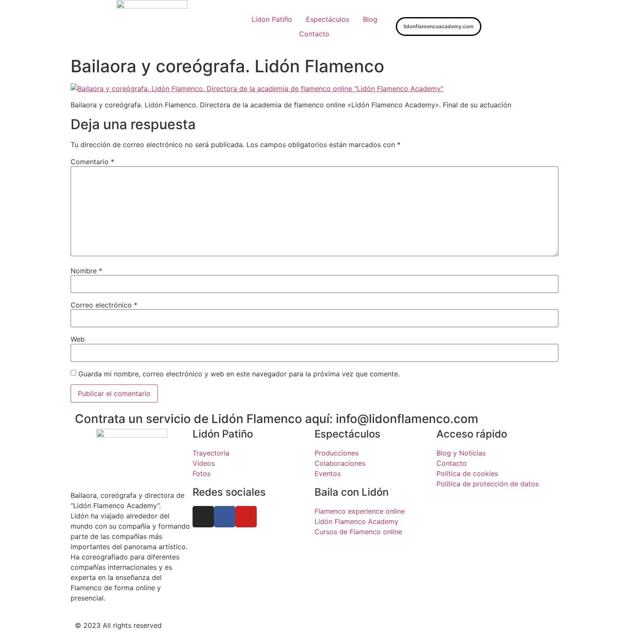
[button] (438, 26)
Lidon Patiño (272, 19)
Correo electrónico (104, 305)
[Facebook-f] (224, 516)
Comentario (92, 161)
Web (78, 339)
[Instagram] (203, 516)
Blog (370, 19)
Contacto (314, 34)
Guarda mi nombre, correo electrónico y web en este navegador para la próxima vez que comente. (239, 373)
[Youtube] (246, 516)
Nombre (86, 270)
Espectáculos (327, 19)
